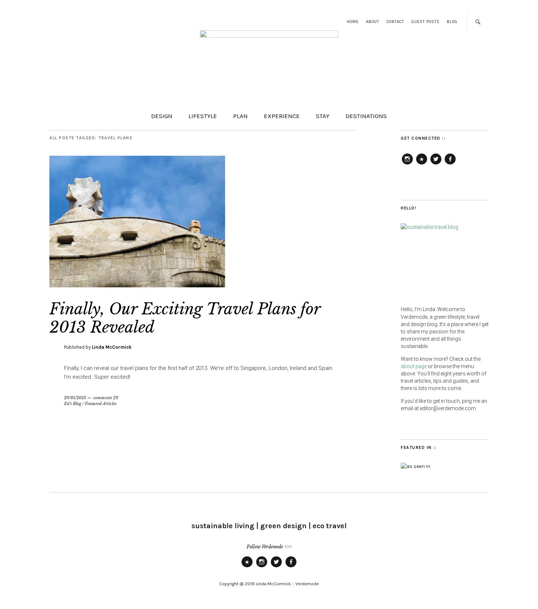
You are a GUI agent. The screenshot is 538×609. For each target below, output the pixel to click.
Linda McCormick (111, 347)
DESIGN (161, 116)
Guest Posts (425, 21)
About (372, 21)
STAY (322, 116)
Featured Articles (100, 403)
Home (353, 21)
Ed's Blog (72, 403)
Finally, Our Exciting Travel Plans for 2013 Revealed (184, 318)
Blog (452, 21)
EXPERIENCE (282, 116)
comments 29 (105, 397)
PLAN (240, 116)
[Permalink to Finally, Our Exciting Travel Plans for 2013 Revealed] (137, 285)
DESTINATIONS (366, 116)
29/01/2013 (75, 397)
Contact (395, 21)
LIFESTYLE (202, 116)
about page (414, 366)
